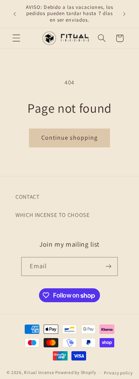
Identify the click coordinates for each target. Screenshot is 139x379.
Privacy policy (118, 373)
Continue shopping (69, 138)
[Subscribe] (108, 266)
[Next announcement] (124, 13)
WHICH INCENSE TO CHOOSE (52, 214)
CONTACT (27, 196)
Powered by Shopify (75, 372)
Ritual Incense (39, 372)
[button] (16, 38)
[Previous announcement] (14, 13)
